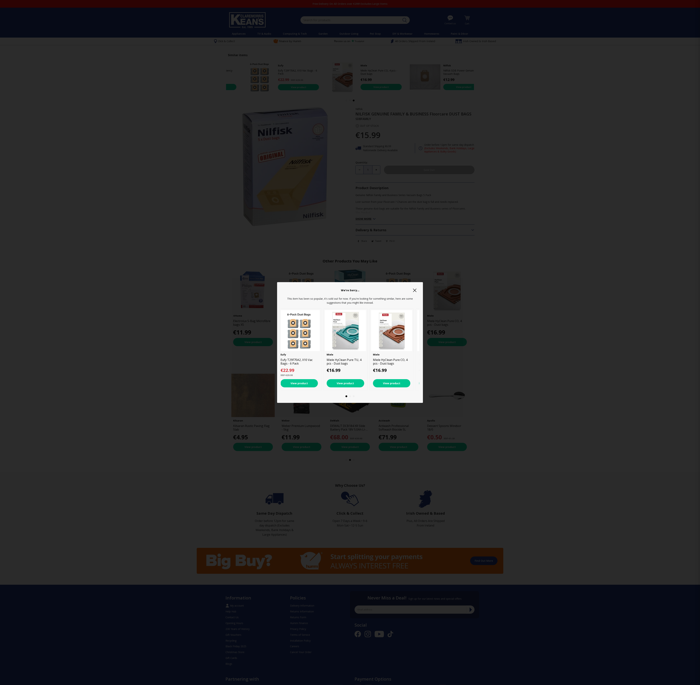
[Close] (414, 290)
